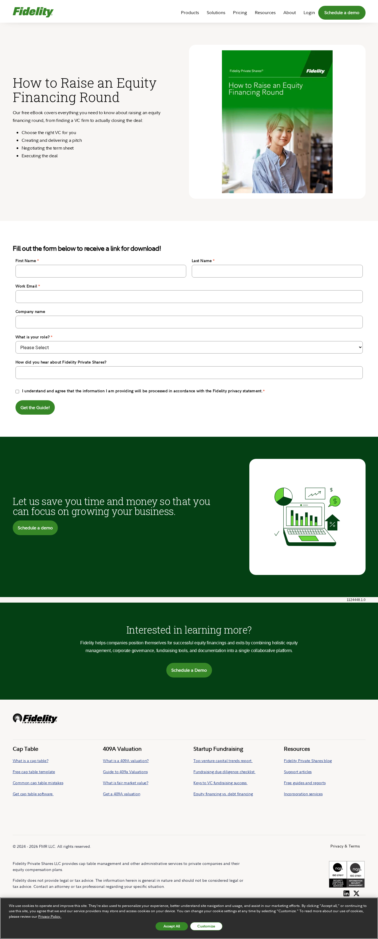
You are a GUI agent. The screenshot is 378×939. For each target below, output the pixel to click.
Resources (265, 12)
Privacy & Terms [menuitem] (345, 846)
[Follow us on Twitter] (356, 892)
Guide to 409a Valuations (125, 771)
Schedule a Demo (189, 670)
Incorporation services (303, 793)
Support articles (298, 771)
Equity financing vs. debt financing (223, 793)
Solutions (216, 12)
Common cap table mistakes (38, 782)
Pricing (240, 12)
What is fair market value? (125, 782)
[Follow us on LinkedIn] (346, 892)
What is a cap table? (30, 760)
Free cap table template (34, 771)
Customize (206, 926)
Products (190, 12)
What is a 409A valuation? (126, 760)
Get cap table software (33, 793)
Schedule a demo (341, 12)
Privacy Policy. (49, 916)
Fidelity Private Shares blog (308, 760)
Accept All (172, 926)
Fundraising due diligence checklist (224, 771)
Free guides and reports (304, 782)
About (289, 12)
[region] (189, 918)
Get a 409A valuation (121, 793)
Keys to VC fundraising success (220, 782)
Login (309, 12)
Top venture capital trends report (223, 760)
